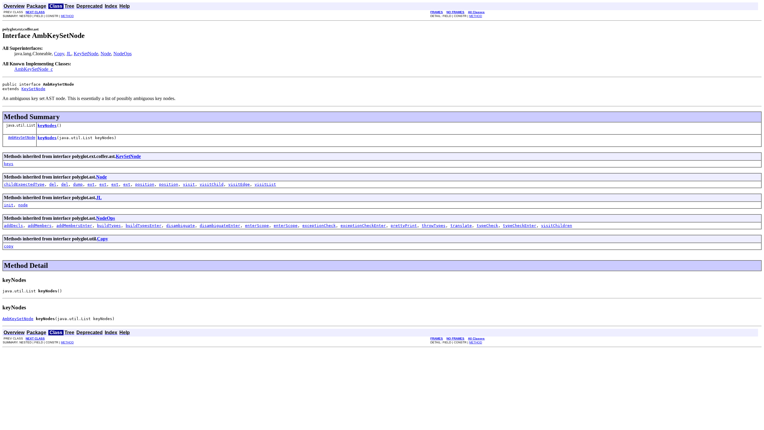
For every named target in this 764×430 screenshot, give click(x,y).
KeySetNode (86, 53)
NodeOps (122, 53)
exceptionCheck (319, 225)
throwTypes (434, 225)
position (144, 184)
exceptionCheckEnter (363, 225)
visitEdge (239, 184)
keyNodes (47, 125)
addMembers (40, 225)
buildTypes (109, 225)
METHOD (67, 16)
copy (8, 246)
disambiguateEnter (220, 225)
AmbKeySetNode (21, 138)
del (52, 184)
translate (461, 225)
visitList (265, 184)
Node (106, 53)
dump (78, 184)
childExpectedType (24, 184)
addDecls (13, 225)
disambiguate (180, 225)
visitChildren (556, 225)
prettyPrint (404, 225)
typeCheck (487, 225)
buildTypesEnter (143, 225)
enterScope (257, 225)
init (8, 205)
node (23, 205)
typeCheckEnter (519, 225)
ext (91, 184)
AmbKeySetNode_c (33, 69)
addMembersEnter (74, 225)
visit (189, 184)
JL (69, 53)
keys (8, 164)
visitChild (212, 184)
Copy (59, 53)
